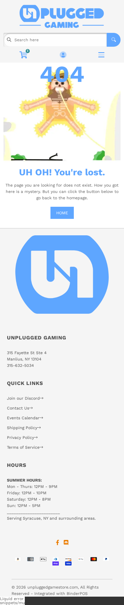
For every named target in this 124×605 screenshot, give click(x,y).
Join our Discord (23, 398)
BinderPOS (77, 593)
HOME (62, 213)
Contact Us (18, 408)
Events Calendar (23, 418)
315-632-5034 (20, 365)
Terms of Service (23, 447)
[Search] (114, 40)
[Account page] (63, 55)
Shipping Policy (22, 427)
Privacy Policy (20, 437)
